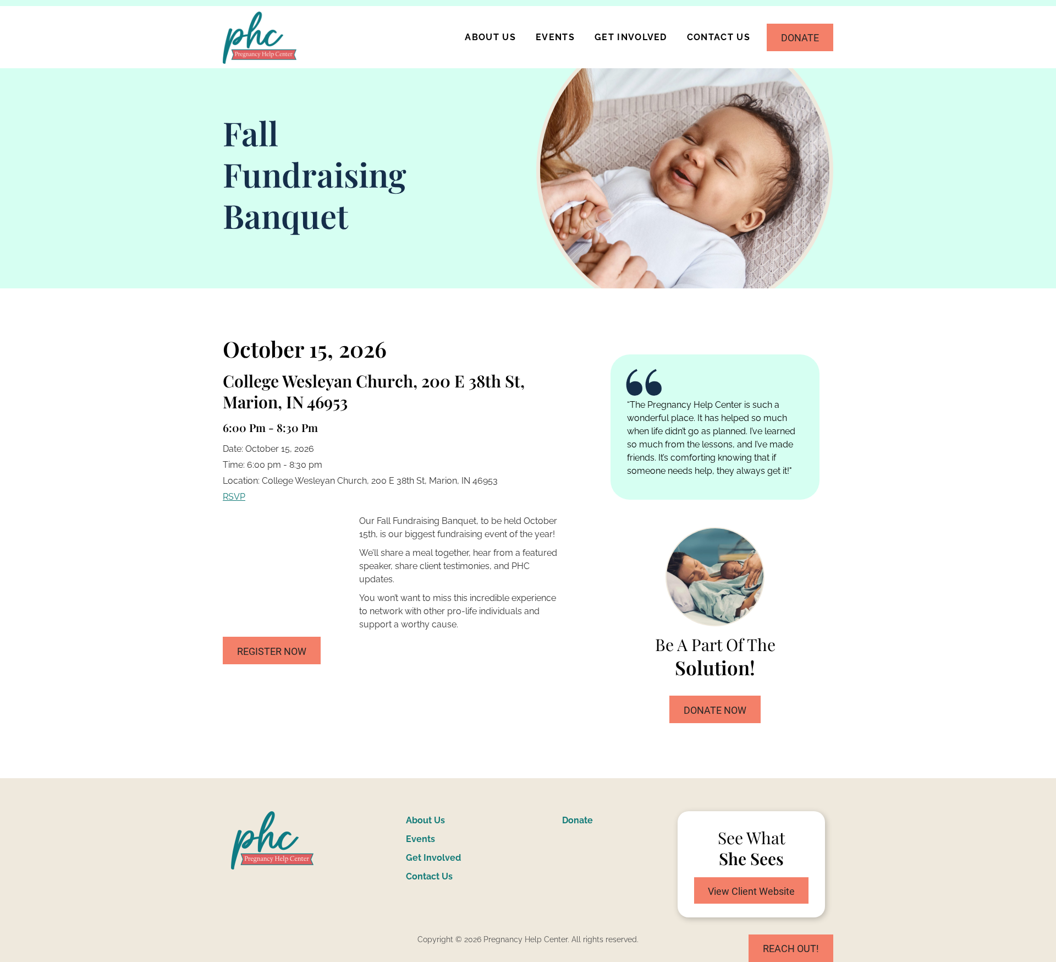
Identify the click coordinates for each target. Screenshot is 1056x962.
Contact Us (718, 37)
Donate (800, 37)
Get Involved (631, 37)
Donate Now (715, 710)
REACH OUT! (791, 948)
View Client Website (751, 891)
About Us (490, 37)
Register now (271, 651)
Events (555, 37)
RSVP (234, 496)
